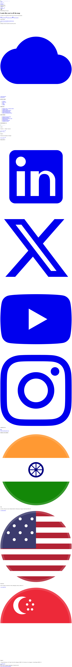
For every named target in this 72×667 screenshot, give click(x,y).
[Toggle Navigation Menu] (1, 9)
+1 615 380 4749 (3, 587)
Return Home (4, 17)
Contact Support (15, 17)
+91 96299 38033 (3, 510)
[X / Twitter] (36, 283)
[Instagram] (36, 425)
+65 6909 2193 (2, 663)
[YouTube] (36, 354)
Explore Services (9, 17)
